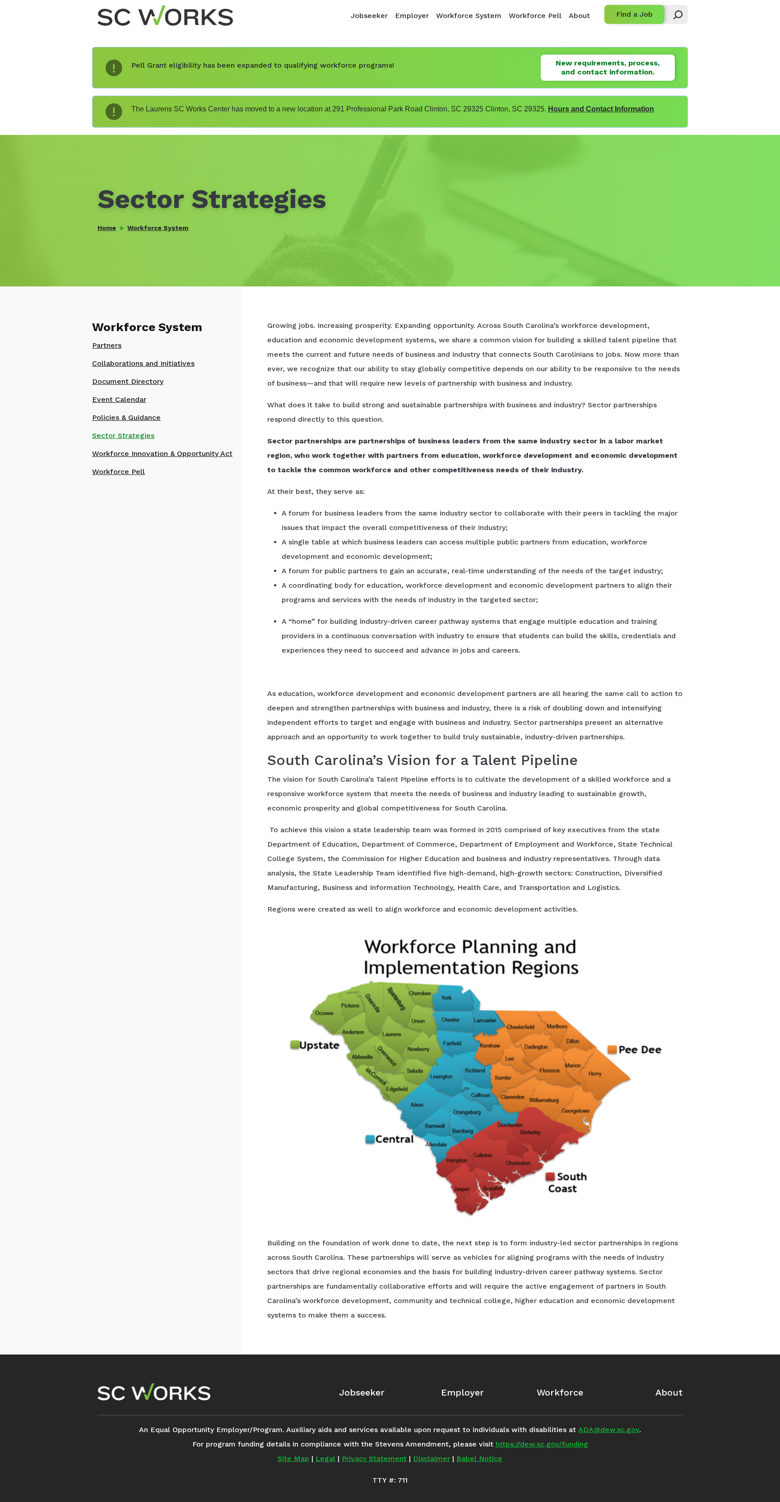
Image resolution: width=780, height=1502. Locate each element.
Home (107, 227)
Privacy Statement (374, 1458)
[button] (674, 14)
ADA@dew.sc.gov (608, 1429)
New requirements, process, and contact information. (607, 67)
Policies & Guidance (126, 417)
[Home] (165, 16)
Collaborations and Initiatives (143, 363)
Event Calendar (119, 399)
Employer (412, 15)
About (579, 15)
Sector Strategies (123, 435)
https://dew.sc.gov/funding (542, 1444)
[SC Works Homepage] (154, 1392)
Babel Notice (479, 1458)
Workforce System (468, 15)
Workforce (560, 1392)
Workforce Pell (535, 15)
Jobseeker (369, 15)
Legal (325, 1458)
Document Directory (127, 381)
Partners (106, 345)
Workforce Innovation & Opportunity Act (162, 453)
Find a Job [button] (634, 14)
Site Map (293, 1458)
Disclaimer (431, 1458)
